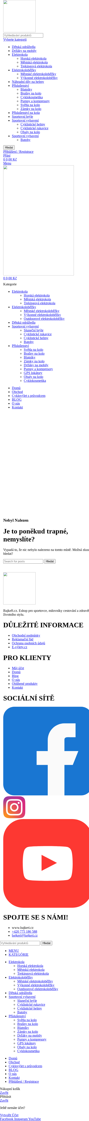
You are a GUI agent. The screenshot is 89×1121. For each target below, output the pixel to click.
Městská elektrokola (34, 62)
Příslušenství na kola (26, 112)
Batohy (25, 140)
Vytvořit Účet (9, 1115)
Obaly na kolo (30, 132)
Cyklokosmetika (32, 97)
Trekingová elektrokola (36, 66)
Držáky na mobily (24, 51)
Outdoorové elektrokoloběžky (44, 318)
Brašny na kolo (31, 93)
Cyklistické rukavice (34, 128)
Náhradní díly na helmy (28, 81)
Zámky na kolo (31, 109)
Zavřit (4, 1093)
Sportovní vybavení (25, 120)
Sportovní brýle (22, 116)
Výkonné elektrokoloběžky (39, 78)
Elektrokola (20, 54)
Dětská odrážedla (23, 47)
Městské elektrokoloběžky (38, 74)
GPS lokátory (33, 373)
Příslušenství (20, 85)
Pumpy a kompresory (35, 101)
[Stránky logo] (19, 31)
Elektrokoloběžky (24, 70)
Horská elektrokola (33, 58)
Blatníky (26, 89)
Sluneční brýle (33, 330)
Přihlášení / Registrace (24, 1081)
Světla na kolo (30, 105)
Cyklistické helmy (33, 124)
